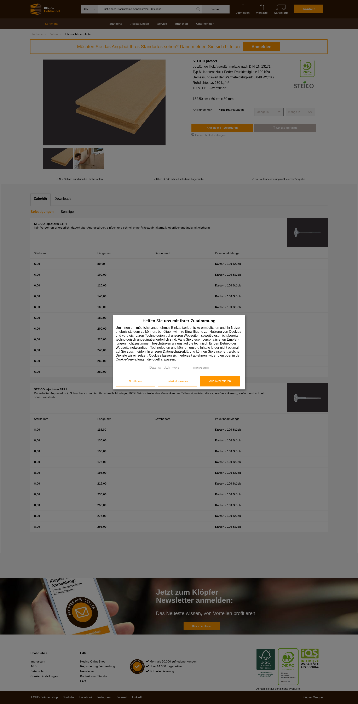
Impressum (200, 367)
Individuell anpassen (177, 381)
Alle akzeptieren (220, 381)
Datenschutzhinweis (164, 367)
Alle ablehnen (135, 381)
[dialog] (179, 352)
